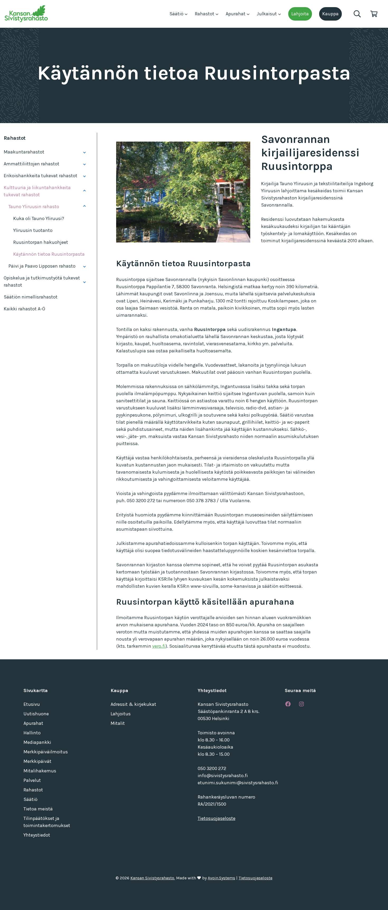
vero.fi (158, 646)
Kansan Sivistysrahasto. (152, 878)
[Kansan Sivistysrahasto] (27, 14)
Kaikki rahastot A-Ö (24, 309)
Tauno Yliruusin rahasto (33, 206)
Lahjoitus (121, 714)
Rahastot (205, 14)
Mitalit (118, 723)
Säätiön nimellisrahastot (31, 297)
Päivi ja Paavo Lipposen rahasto (41, 266)
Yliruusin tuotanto (33, 230)
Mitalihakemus (39, 771)
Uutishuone (36, 714)
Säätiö (176, 14)
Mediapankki (37, 742)
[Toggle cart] (374, 14)
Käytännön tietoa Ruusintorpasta (49, 254)
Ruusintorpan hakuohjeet (40, 242)
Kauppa (330, 14)
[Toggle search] (357, 14)
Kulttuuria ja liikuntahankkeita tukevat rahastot (37, 191)
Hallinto (32, 733)
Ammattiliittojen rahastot (31, 164)
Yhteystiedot (36, 835)
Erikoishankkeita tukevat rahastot (40, 176)
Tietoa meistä (38, 809)
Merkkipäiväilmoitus (45, 752)
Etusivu (31, 704)
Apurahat (236, 14)
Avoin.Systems (221, 878)
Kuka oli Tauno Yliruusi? (38, 218)
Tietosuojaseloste (216, 818)
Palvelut (32, 780)
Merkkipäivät (37, 761)
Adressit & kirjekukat (133, 704)
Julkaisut (267, 14)
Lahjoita (300, 14)
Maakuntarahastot (24, 152)
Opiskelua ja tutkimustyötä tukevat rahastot (42, 281)
